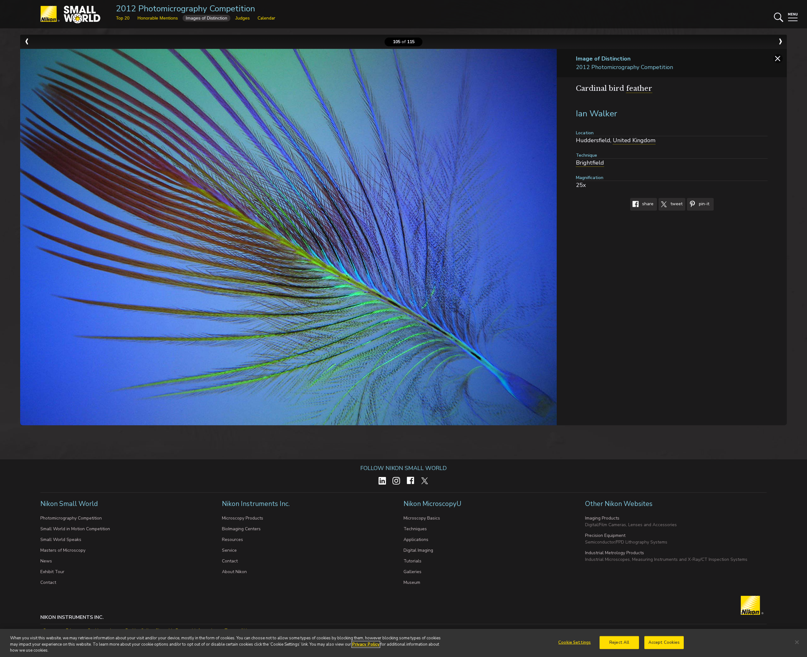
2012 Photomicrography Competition (185, 9)
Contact (48, 582)
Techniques (415, 529)
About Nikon (234, 572)
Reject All (619, 642)
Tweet (675, 204)
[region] (403, 643)
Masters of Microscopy (62, 550)
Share (647, 204)
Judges (242, 17)
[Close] (797, 642)
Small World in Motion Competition (75, 529)
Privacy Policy (366, 644)
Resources (232, 540)
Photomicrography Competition (71, 518)
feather (639, 88)
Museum (412, 582)
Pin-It (703, 204)
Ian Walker (596, 113)
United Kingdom (634, 140)
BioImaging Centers (241, 529)
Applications (416, 540)
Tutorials (412, 561)
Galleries (412, 572)
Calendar (266, 18)
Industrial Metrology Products (614, 553)
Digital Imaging (418, 550)
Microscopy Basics (422, 518)
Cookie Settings (574, 642)
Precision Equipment (605, 535)
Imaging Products (602, 518)
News (46, 561)
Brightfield (590, 162)
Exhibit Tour (52, 572)
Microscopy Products (242, 518)
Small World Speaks (60, 540)
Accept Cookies (664, 642)
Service (229, 550)
